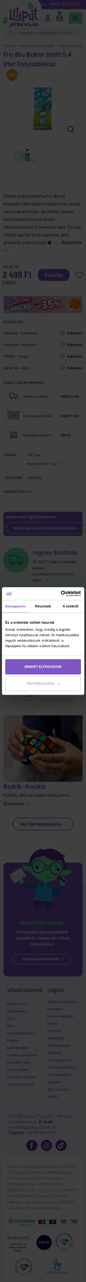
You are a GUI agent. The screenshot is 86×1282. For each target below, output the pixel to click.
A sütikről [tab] (70, 606)
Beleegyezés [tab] (15, 606)
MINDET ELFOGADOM (43, 667)
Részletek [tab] (43, 606)
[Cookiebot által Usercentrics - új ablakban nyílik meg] (61, 594)
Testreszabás (40, 683)
